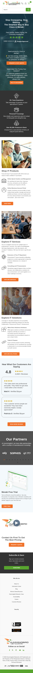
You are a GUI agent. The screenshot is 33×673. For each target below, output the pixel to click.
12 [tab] (17, 462)
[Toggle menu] (2, 3)
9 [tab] (25, 459)
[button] (16, 616)
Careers (16, 599)
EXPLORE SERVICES (10, 279)
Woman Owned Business (16, 591)
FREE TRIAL (7, 506)
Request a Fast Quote (16, 63)
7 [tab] (20, 459)
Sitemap (28, 658)
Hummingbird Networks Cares (16, 594)
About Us (16, 583)
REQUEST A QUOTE (16, 544)
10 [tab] (28, 459)
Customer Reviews (16, 601)
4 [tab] (12, 459)
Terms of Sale (6, 660)
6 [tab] (17, 459)
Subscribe (16, 567)
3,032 (5, 41)
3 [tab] (9, 459)
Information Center (16, 586)
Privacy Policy (14, 660)
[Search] (28, 9)
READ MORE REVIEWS (16, 424)
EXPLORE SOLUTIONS (10, 354)
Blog (16, 589)
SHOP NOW (7, 203)
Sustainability (16, 596)
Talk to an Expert (16, 82)
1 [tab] (4, 459)
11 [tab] (31, 459)
